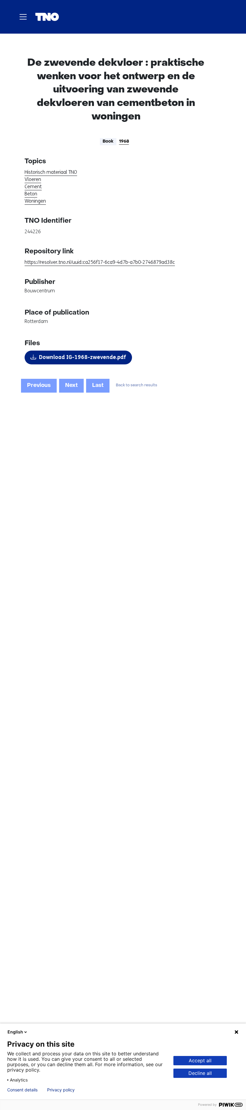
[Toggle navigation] (23, 17)
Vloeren (33, 179)
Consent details (22, 1089)
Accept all (200, 1060)
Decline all (200, 1073)
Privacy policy (61, 1089)
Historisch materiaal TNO (51, 172)
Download (82, 357)
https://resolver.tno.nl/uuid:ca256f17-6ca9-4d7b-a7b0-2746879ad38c (100, 262)
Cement (33, 186)
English (15, 1031)
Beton (31, 194)
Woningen (35, 201)
